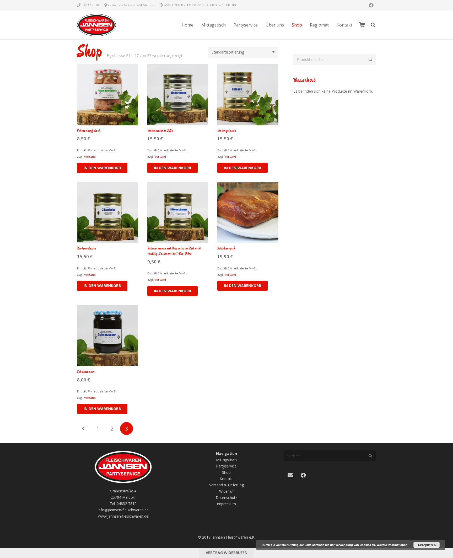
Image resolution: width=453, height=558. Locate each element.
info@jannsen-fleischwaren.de (123, 509)
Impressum (226, 503)
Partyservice (226, 466)
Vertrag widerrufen (226, 552)
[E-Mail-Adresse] (290, 475)
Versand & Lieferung (226, 484)
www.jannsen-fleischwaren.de (123, 516)
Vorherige (83, 428)
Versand (90, 156)
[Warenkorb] (362, 24)
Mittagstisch (226, 459)
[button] (373, 25)
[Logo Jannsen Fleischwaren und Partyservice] (96, 25)
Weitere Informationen (392, 545)
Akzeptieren (427, 545)
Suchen (370, 59)
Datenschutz (226, 497)
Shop (226, 472)
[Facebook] (371, 5)
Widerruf (226, 491)
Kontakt (226, 478)
